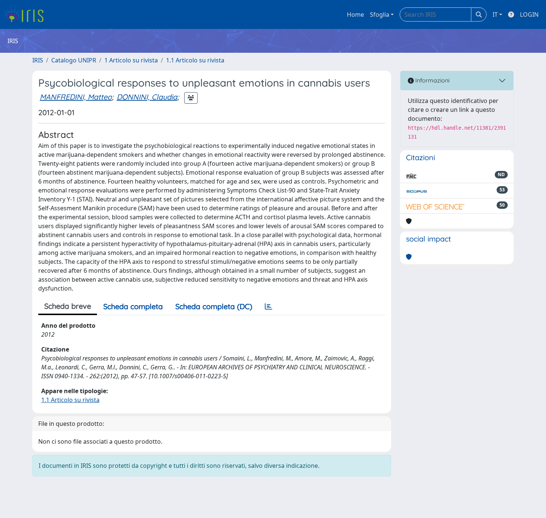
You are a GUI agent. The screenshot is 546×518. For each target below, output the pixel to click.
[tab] (269, 306)
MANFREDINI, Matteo (76, 96)
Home (355, 14)
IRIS (37, 60)
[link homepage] (26, 14)
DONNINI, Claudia (147, 96)
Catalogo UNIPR (73, 60)
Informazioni (431, 80)
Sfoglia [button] (379, 14)
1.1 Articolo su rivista (195, 60)
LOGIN (529, 14)
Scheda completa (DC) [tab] (213, 306)
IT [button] (495, 14)
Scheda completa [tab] (133, 306)
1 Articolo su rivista (131, 60)
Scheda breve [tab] (67, 306)
